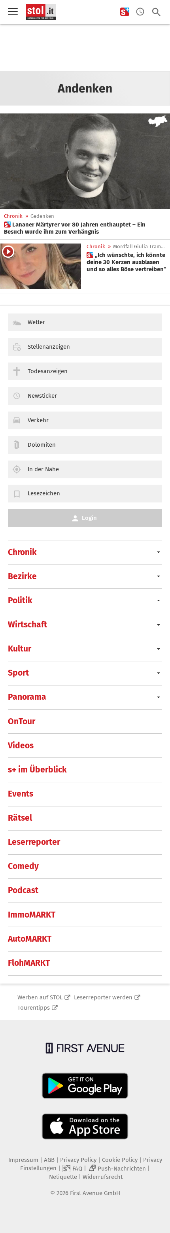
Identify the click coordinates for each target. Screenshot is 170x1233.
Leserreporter (34, 842)
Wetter (36, 322)
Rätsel (20, 818)
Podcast (23, 890)
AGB (49, 1159)
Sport (18, 673)
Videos (21, 745)
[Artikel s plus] (85, 161)
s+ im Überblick (37, 770)
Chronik (13, 216)
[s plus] (124, 12)
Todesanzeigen (48, 371)
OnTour (21, 721)
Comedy (23, 866)
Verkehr (38, 420)
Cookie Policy (120, 1159)
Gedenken (42, 216)
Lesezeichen (44, 493)
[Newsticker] (140, 12)
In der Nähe (43, 469)
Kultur (19, 649)
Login (89, 517)
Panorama (27, 697)
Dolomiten (42, 444)
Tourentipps (33, 1007)
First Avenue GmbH (95, 1193)
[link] (85, 228)
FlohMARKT (29, 963)
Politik (20, 600)
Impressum (23, 1159)
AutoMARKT (29, 939)
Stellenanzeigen (49, 346)
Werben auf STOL (39, 997)
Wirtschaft (27, 624)
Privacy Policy (78, 1159)
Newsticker (42, 395)
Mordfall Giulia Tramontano (140, 246)
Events (20, 794)
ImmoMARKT (31, 915)
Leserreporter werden (103, 997)
